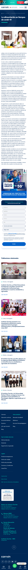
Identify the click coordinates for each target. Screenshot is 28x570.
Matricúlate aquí (20, 2)
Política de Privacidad (12, 233)
